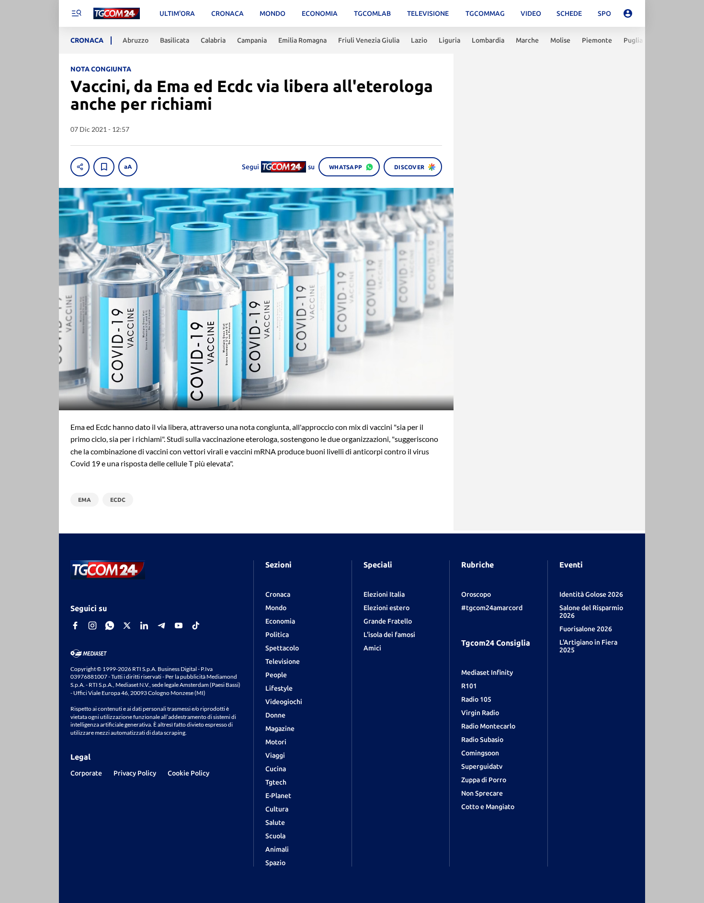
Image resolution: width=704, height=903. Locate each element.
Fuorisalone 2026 (585, 629)
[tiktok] (196, 625)
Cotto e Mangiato (487, 806)
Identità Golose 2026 (591, 594)
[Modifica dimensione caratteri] (127, 166)
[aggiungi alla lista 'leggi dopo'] (103, 166)
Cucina (275, 769)
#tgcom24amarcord (491, 608)
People (276, 675)
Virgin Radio (480, 713)
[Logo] (116, 14)
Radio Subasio (482, 739)
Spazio (275, 863)
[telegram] (161, 625)
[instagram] (92, 625)
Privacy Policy (135, 773)
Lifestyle (279, 688)
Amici (372, 648)
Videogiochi (283, 702)
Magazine (280, 728)
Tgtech (275, 782)
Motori (275, 742)
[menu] (76, 13)
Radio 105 (476, 699)
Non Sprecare (482, 793)
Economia (280, 621)
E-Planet (278, 795)
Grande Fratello (387, 621)
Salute (275, 822)
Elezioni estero (386, 608)
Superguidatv (481, 766)
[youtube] (178, 625)
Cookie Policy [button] (188, 773)
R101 (469, 686)
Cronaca (277, 594)
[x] (127, 625)
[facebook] (75, 625)
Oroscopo (476, 594)
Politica (277, 634)
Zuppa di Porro (483, 780)
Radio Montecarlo (488, 726)
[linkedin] (144, 625)
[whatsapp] (109, 625)
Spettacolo (282, 648)
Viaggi (275, 755)
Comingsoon (480, 753)
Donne (275, 715)
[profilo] (628, 13)
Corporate (86, 773)
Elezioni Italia (384, 594)
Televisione (282, 661)
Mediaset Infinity (487, 672)
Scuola (275, 836)
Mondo (275, 608)
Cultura (276, 809)
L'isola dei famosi (389, 634)
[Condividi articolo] (80, 166)
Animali (277, 849)
